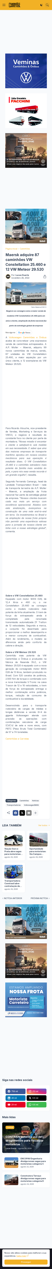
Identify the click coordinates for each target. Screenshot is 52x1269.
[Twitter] (22, 813)
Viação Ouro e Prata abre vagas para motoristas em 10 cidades (12, 851)
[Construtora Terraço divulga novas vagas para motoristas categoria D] (11, 1180)
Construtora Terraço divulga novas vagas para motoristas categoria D (33, 1178)
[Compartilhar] (43, 276)
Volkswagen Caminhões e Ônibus (28, 337)
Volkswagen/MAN (31, 805)
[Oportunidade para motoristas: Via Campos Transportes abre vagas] (38, 839)
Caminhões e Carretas (17, 738)
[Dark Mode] (41, 4)
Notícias (35, 801)
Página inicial (11, 249)
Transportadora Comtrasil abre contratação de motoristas (12, 884)
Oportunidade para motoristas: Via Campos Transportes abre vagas (38, 851)
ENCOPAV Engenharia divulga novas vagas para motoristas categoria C (33, 1161)
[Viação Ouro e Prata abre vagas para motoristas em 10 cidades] (13, 839)
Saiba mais (21, 1256)
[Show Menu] (4, 4)
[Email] (29, 813)
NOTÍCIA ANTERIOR (13, 898)
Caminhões (25, 249)
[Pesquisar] (47, 4)
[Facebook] (15, 813)
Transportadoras (14, 805)
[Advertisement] (26, 31)
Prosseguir (26, 1262)
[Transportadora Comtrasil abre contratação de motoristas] (13, 871)
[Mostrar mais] (35, 813)
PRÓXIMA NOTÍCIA (39, 898)
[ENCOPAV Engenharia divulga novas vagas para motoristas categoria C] (11, 1162)
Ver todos (42, 825)
